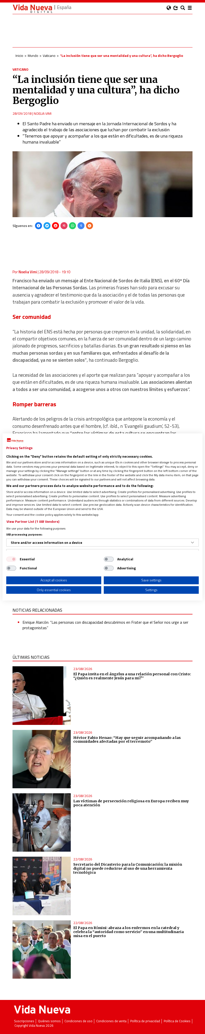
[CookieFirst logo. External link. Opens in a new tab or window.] (15, 440)
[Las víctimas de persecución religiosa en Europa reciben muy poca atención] (41, 822)
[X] (47, 225)
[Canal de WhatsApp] (72, 225)
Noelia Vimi (43, 113)
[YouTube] (55, 225)
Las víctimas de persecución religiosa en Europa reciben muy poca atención (131, 803)
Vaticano (49, 55)
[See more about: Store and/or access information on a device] (192, 542)
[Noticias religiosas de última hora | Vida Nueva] (32, 8)
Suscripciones (24, 1021)
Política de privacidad (145, 1021)
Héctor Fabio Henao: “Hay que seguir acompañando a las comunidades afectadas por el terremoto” (127, 739)
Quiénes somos (49, 1021)
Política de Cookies (177, 1021)
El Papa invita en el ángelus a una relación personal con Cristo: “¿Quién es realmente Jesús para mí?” (132, 676)
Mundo (33, 55)
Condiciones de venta (111, 1021)
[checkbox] (11, 559)
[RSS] (89, 225)
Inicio (19, 55)
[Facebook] (38, 225)
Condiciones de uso (78, 1021)
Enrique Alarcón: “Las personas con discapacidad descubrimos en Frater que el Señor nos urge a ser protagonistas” (105, 625)
